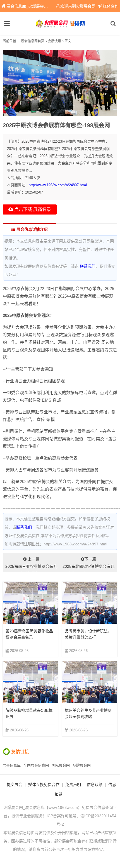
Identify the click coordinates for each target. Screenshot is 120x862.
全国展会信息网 (36, 765)
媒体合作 (111, 6)
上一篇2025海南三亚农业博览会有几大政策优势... (31, 564)
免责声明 (73, 784)
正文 (67, 41)
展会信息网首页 (32, 41)
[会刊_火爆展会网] (60, 23)
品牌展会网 (82, 765)
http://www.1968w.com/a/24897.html (58, 185)
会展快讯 (54, 41)
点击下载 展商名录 (32, 209)
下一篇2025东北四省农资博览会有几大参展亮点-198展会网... (88, 564)
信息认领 (94, 784)
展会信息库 (12, 765)
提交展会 (14, 784)
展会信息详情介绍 (31, 229)
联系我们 (87, 266)
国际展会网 (61, 765)
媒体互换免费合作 (43, 784)
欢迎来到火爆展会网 (77, 6)
